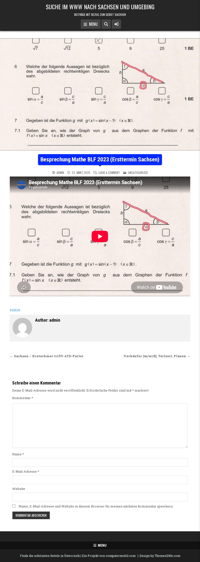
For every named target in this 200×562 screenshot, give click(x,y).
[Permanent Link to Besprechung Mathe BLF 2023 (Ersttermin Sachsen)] (100, 94)
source (15, 309)
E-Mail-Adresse (25, 471)
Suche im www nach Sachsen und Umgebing (100, 6)
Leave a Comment (109, 172)
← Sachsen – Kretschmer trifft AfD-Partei (46, 356)
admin (60, 172)
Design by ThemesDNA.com (160, 556)
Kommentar (22, 398)
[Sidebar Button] (116, 24)
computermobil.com (121, 556)
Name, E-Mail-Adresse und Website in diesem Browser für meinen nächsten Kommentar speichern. (96, 506)
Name (18, 454)
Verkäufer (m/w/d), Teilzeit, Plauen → (156, 356)
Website (18, 489)
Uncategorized (138, 172)
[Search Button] (106, 24)
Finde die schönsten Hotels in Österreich (50, 556)
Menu (92, 24)
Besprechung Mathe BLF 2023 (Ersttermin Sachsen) (100, 159)
